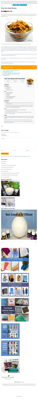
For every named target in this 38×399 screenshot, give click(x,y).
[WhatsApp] (10, 11)
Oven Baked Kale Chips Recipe (8, 71)
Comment (3, 138)
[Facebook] (2, 11)
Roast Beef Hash (4, 161)
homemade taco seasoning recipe (13, 121)
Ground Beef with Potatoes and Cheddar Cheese (11, 74)
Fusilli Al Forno (3, 163)
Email (15, 150)
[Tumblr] (6, 11)
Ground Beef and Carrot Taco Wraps (7, 167)
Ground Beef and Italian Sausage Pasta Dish (8, 165)
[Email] (11, 11)
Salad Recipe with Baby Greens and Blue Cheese (11, 70)
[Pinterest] (3, 11)
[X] (5, 11)
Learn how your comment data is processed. (22, 156)
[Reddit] (8, 11)
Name (2, 150)
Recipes (2, 6)
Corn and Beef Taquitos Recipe (6, 169)
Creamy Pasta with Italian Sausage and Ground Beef (11, 72)
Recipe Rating (3, 134)
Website (27, 150)
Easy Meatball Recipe (6, 75)
